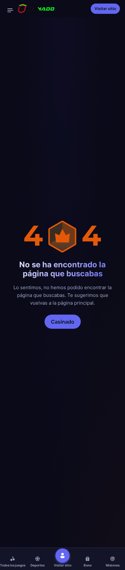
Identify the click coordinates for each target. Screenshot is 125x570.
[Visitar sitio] (62, 555)
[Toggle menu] (10, 10)
